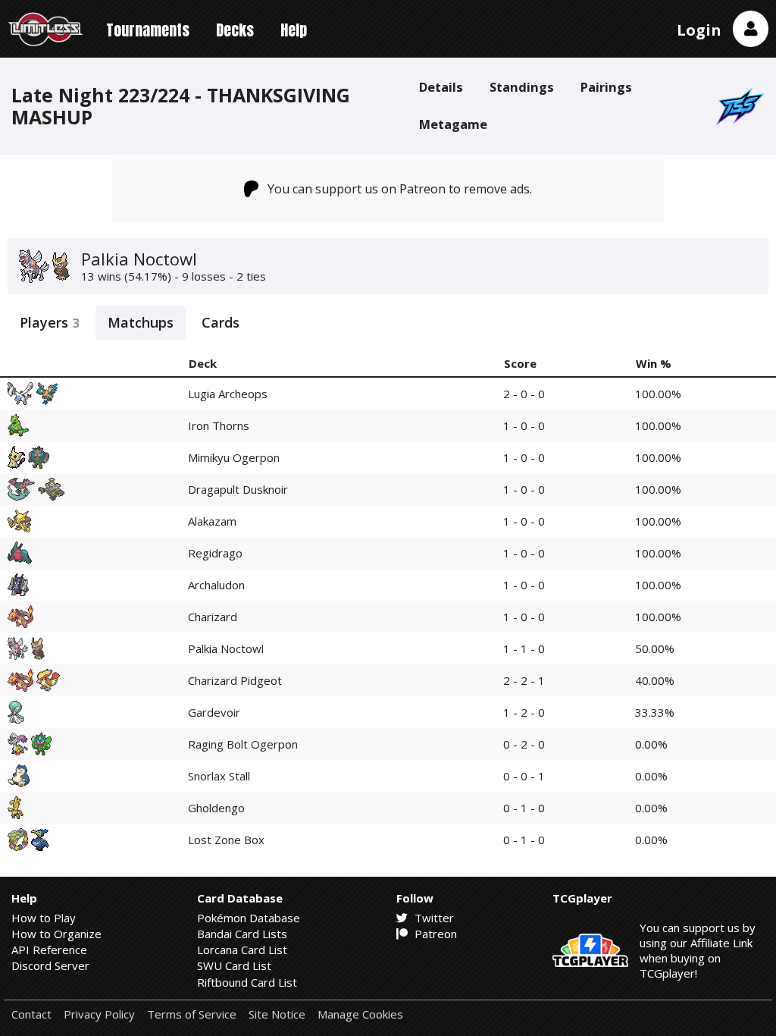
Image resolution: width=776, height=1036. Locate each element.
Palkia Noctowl (226, 648)
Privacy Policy (99, 1014)
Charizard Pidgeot (235, 680)
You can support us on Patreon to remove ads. (400, 189)
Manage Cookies (360, 1014)
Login (699, 30)
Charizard (212, 616)
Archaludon (216, 584)
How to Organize (56, 933)
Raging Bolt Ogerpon (243, 744)
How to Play (43, 917)
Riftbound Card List (247, 982)
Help (293, 30)
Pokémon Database (248, 917)
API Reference (49, 949)
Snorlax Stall (219, 775)
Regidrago (215, 552)
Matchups (141, 322)
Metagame (453, 124)
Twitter (432, 917)
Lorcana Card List (242, 949)
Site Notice (277, 1014)
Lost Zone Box (226, 839)
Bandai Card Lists (242, 933)
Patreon (434, 933)
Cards (220, 322)
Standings (522, 87)
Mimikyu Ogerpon (234, 457)
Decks (235, 30)
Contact (31, 1014)
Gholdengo (216, 807)
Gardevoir (214, 712)
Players (50, 322)
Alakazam (212, 521)
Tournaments (147, 30)
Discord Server (50, 965)
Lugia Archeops (228, 393)
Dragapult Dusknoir (238, 489)
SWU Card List (234, 965)
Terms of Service (191, 1014)
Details (441, 87)
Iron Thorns (218, 425)
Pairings (606, 87)
